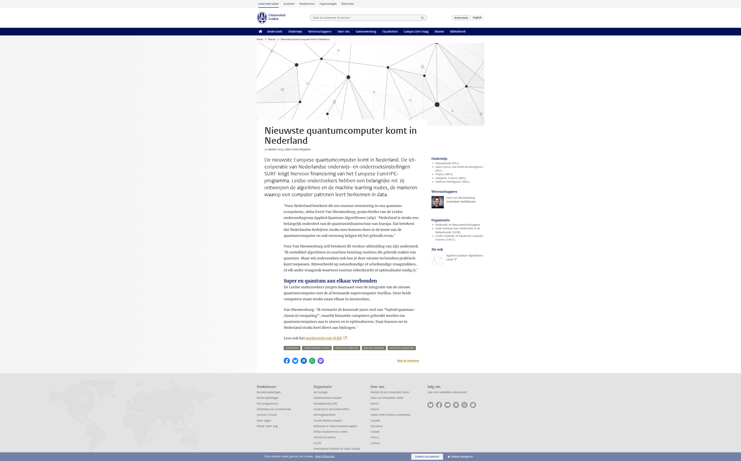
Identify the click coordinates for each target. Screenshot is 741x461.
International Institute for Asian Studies (337, 449)
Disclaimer (376, 426)
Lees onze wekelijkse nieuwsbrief (447, 392)
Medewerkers (307, 3)
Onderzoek (274, 31)
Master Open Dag (267, 426)
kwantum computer (346, 348)
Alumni (439, 31)
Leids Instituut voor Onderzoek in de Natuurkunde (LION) (457, 230)
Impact (374, 409)
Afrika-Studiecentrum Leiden (331, 432)
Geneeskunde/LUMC (326, 403)
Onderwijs (295, 31)
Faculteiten (390, 31)
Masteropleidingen (268, 398)
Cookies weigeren (462, 456)
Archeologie (321, 392)
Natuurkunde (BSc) (447, 163)
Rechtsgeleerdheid (324, 415)
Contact (375, 443)
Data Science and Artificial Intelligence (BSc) (459, 168)
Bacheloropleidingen (269, 392)
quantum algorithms (402, 348)
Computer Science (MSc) (450, 178)
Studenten (289, 3)
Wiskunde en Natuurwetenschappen (457, 225)
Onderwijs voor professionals (274, 409)
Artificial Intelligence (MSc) (452, 182)
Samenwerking (366, 31)
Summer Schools (267, 415)
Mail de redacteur (408, 361)
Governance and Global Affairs (332, 409)
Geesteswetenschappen (328, 398)
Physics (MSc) (444, 174)
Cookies (375, 432)
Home (260, 39)
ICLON (317, 443)
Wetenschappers (320, 31)
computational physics (317, 348)
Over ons (344, 31)
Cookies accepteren (427, 456)
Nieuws (272, 39)
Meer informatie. (325, 456)
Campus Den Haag (416, 31)
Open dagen (264, 420)
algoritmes (292, 348)
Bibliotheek (347, 3)
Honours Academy (325, 437)
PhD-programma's (267, 403)
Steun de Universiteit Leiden (387, 398)
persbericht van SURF (324, 338)
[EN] (477, 17)
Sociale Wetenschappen (328, 420)
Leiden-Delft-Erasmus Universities (390, 415)
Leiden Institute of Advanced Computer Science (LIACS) (459, 237)
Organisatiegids (328, 3)
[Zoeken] (422, 18)
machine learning (374, 348)
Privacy (374, 437)
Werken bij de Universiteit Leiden (389, 392)
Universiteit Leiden (268, 3)
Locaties (375, 420)
